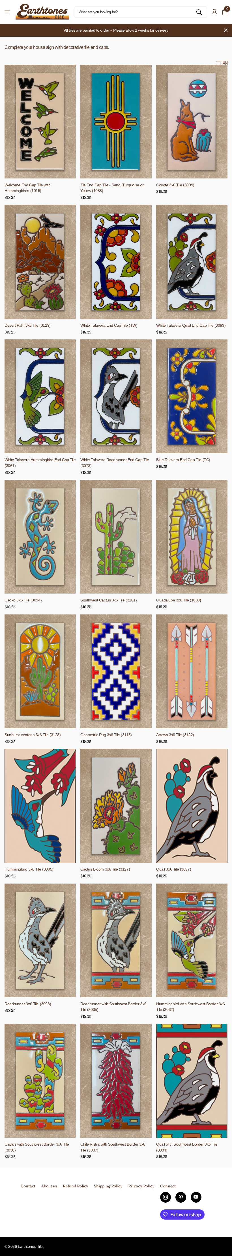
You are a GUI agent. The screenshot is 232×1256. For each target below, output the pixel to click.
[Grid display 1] (218, 63)
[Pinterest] (180, 1197)
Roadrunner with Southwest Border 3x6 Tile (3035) (113, 1007)
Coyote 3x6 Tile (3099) (175, 185)
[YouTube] (196, 1197)
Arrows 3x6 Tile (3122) (175, 734)
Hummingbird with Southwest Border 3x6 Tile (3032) (190, 1007)
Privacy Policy (141, 1186)
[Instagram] (165, 1197)
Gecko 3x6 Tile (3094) (23, 600)
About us (49, 1186)
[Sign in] (215, 12)
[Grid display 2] (225, 63)
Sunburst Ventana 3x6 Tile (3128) (33, 734)
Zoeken (199, 12)
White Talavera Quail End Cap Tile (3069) (190, 325)
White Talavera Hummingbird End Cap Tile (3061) (40, 462)
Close (226, 30)
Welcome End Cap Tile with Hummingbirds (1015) (28, 188)
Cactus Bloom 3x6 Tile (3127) (105, 869)
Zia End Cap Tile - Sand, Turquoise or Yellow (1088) (111, 188)
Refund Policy (75, 1186)
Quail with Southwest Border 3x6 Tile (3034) (187, 1147)
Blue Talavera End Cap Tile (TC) (183, 459)
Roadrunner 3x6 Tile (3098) (28, 1004)
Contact (28, 1186)
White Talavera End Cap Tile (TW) (109, 325)
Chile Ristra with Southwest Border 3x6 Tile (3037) (112, 1147)
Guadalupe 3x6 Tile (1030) (178, 600)
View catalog (8, 12)
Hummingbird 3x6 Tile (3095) (29, 869)
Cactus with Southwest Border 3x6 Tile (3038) (37, 1147)
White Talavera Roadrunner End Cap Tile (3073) (114, 462)
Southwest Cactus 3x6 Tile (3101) (108, 600)
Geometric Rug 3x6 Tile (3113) (106, 734)
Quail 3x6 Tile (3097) (173, 869)
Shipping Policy (108, 1186)
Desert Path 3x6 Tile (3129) (28, 325)
